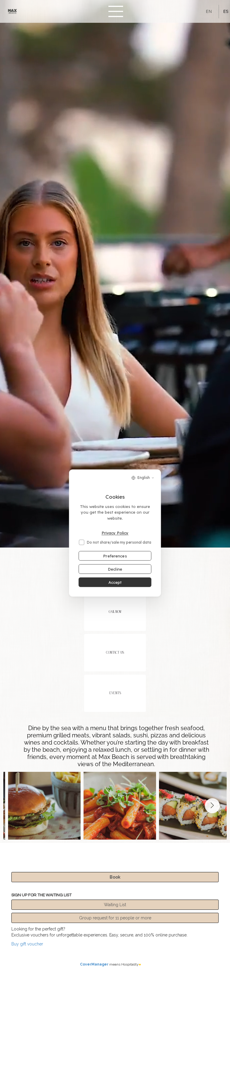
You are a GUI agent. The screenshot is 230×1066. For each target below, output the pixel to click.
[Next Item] (212, 805)
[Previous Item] (17, 805)
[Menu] (115, 11)
